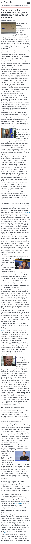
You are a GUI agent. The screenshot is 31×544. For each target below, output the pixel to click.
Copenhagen (18, 503)
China (2, 331)
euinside (6, 2)
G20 (4, 533)
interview (27, 212)
